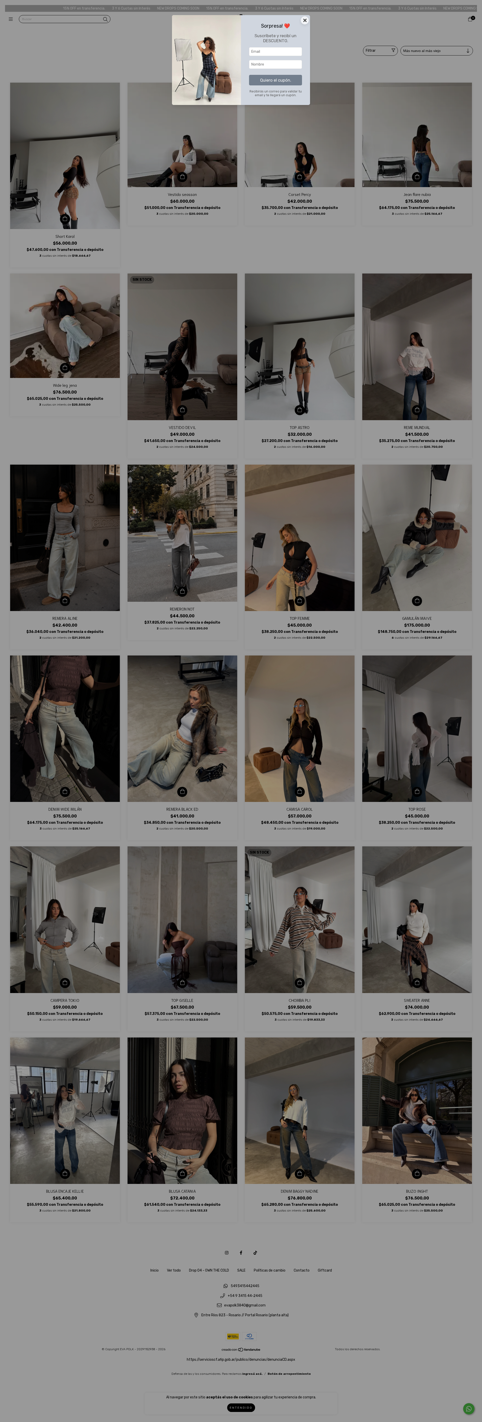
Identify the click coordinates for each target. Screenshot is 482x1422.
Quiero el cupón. (275, 80)
